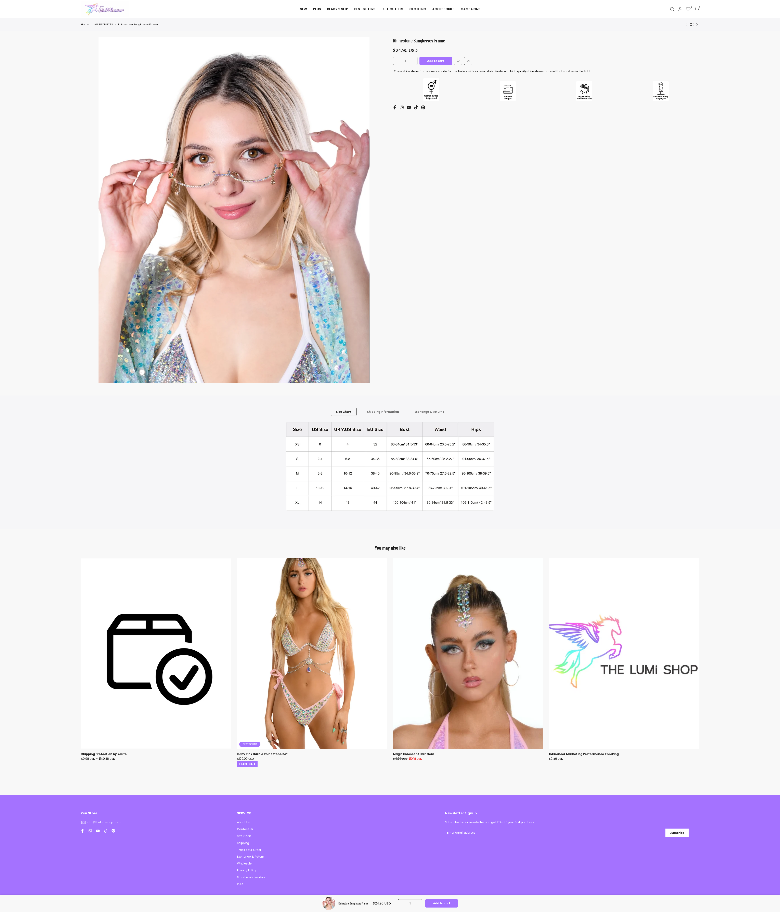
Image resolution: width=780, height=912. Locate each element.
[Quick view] (227, 581)
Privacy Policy (246, 870)
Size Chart (343, 412)
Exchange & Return (250, 857)
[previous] (100, 663)
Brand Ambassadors (251, 877)
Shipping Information (383, 412)
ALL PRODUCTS (103, 24)
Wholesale (244, 863)
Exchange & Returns (429, 412)
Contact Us (245, 829)
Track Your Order (249, 850)
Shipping (243, 843)
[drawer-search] (672, 9)
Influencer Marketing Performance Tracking (584, 754)
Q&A (240, 884)
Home (85, 24)
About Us (243, 822)
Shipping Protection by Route (104, 754)
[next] (679, 663)
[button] (458, 61)
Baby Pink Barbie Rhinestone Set (262, 754)
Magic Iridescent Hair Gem (413, 754)
